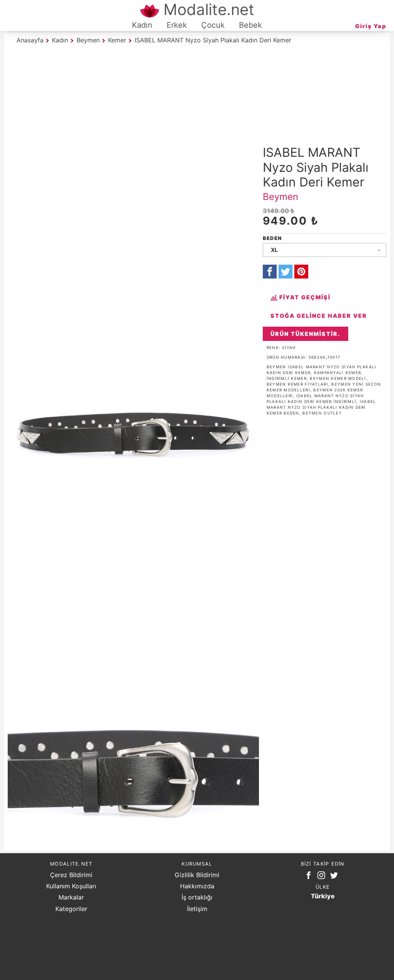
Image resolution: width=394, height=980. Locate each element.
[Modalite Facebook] (310, 876)
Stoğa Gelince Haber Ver (318, 315)
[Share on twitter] (285, 272)
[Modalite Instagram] (322, 876)
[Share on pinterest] (301, 272)
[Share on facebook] (270, 272)
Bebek (250, 25)
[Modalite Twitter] (335, 876)
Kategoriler (71, 909)
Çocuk (213, 25)
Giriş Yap (370, 26)
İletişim (197, 909)
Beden (272, 238)
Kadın (142, 25)
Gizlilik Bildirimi (197, 875)
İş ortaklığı (197, 897)
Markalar (71, 897)
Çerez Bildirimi (71, 875)
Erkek (177, 25)
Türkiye (323, 896)
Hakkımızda (197, 886)
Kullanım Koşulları (71, 886)
